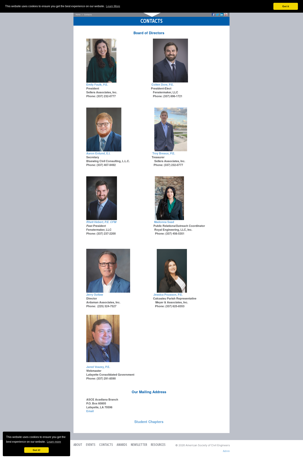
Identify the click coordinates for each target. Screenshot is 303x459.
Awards (122, 445)
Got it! (36, 450)
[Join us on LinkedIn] (221, 14)
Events (90, 445)
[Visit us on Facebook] (213, 14)
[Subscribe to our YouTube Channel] (225, 14)
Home (78, 15)
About (77, 445)
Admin (226, 451)
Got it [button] (285, 6)
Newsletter (139, 445)
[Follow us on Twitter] (217, 14)
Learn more (54, 441)
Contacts (106, 445)
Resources (158, 445)
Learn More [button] (113, 6)
